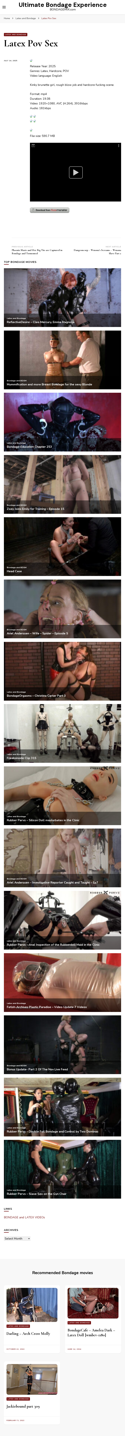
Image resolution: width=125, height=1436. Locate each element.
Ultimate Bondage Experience (63, 5)
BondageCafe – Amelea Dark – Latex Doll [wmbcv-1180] (91, 1332)
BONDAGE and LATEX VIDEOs (24, 1217)
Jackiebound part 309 (23, 1406)
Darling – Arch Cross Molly (28, 1333)
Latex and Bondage (15, 34)
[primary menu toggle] (4, 7)
